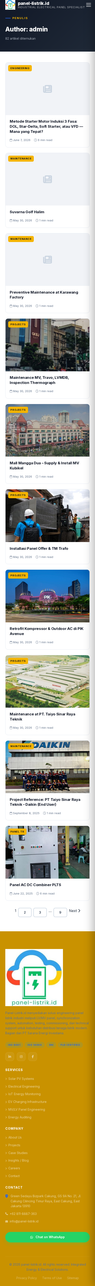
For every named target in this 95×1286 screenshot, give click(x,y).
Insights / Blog (18, 1160)
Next (73, 910)
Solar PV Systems (21, 1079)
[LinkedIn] (9, 1056)
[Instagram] (21, 1056)
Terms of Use (52, 1278)
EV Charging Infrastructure (27, 1102)
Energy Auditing (19, 1117)
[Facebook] (32, 1056)
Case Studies (18, 1153)
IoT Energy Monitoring (24, 1094)
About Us (15, 1137)
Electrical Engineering (24, 1086)
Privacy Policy (26, 1278)
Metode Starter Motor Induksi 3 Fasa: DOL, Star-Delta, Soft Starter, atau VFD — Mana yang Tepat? (46, 126)
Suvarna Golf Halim (27, 212)
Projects (14, 1145)
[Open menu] (88, 4)
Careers (14, 1168)
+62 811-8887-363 (23, 1214)
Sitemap (73, 1278)
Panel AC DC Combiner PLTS (35, 885)
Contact (14, 1176)
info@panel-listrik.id (24, 1221)
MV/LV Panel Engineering (26, 1109)
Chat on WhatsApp (50, 1237)
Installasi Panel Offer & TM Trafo (39, 548)
